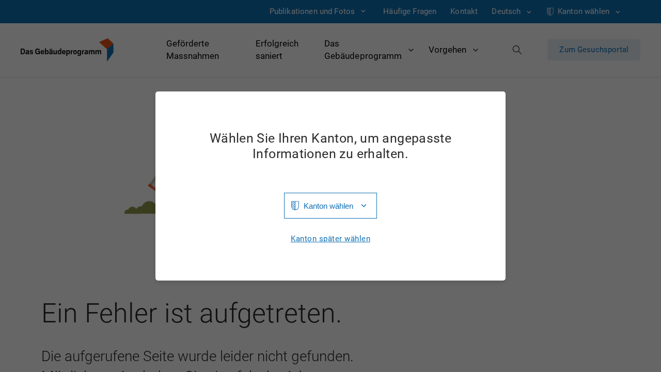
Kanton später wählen (330, 239)
